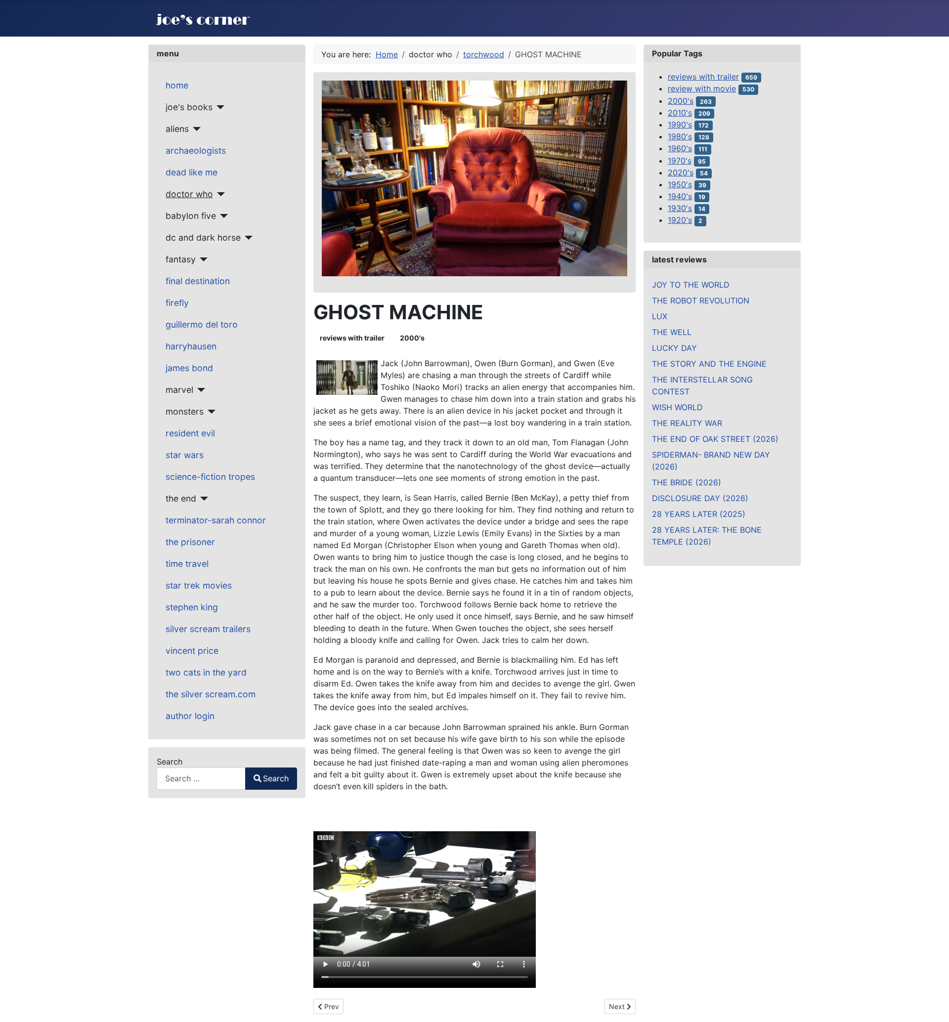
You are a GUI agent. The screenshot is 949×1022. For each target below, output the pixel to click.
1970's (679, 161)
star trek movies (199, 585)
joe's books (189, 107)
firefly (177, 303)
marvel (179, 389)
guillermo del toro (202, 324)
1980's (680, 136)
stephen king (192, 607)
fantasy (181, 259)
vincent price (192, 650)
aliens (177, 129)
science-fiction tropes (210, 476)
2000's (412, 338)
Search (169, 761)
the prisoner (190, 542)
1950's (680, 184)
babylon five (191, 216)
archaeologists (196, 150)
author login (190, 716)
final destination (198, 281)
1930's (680, 208)
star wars (185, 455)
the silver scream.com (211, 694)
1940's (680, 196)
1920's (680, 220)
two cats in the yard (206, 672)
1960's (680, 148)
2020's (680, 172)
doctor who (189, 194)
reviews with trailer (352, 338)
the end (181, 498)
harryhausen (191, 346)
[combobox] (201, 778)
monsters (185, 411)
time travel (187, 563)
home (177, 85)
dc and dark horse (203, 237)
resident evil (190, 433)
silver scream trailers (208, 629)
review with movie (702, 88)
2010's (680, 113)
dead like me (191, 172)
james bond (189, 368)
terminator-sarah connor (216, 520)
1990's (680, 124)
